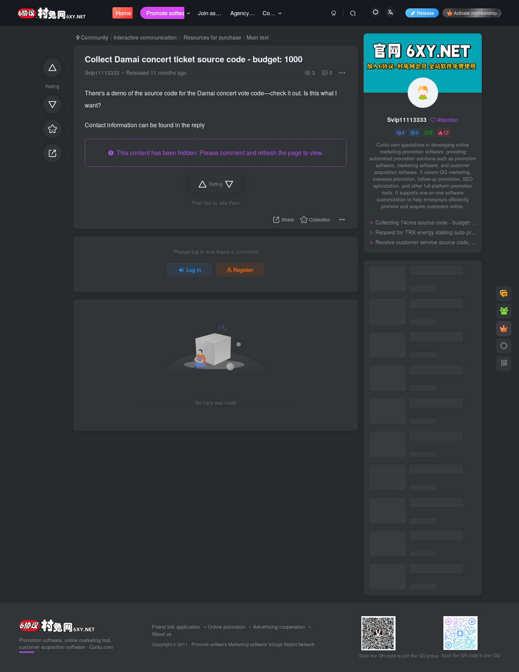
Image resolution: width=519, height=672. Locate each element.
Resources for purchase (211, 37)
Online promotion (226, 626)
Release (425, 12)
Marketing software (248, 644)
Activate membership (475, 12)
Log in (193, 270)
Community (93, 37)
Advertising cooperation (279, 626)
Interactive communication (145, 37)
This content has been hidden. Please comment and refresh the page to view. (218, 152)
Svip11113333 (102, 72)
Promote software (209, 644)
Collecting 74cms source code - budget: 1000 (426, 222)
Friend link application (176, 626)
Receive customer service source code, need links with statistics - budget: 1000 (426, 242)
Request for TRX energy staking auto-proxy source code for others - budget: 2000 (426, 232)
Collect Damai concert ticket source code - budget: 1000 (193, 59)
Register (243, 270)
